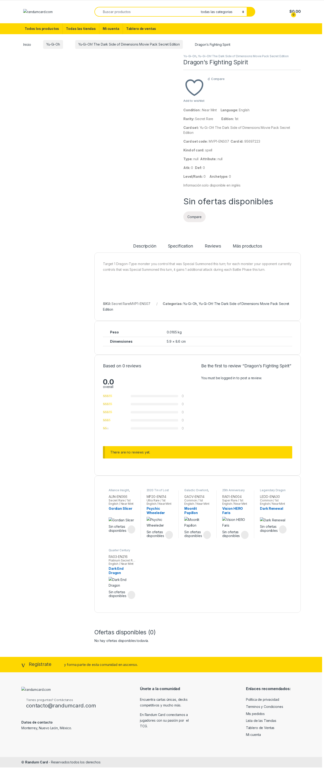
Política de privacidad (262, 699)
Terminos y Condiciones (264, 707)
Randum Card (37, 762)
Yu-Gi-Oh (53, 44)
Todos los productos (42, 29)
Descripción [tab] (144, 246)
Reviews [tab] (213, 246)
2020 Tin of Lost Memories (158, 491)
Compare (218, 79)
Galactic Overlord (196, 490)
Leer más (131, 529)
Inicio (27, 44)
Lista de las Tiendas (261, 721)
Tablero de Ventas (260, 728)
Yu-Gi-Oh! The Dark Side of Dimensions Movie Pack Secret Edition (129, 44)
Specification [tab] (180, 246)
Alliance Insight (119, 490)
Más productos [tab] (247, 246)
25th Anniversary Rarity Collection (233, 491)
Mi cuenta (111, 29)
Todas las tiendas (81, 29)
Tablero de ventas (141, 29)
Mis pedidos (255, 714)
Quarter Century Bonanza (119, 551)
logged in (228, 378)
